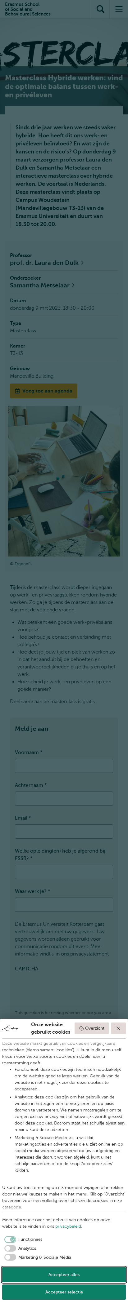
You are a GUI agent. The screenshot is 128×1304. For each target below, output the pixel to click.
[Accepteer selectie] (118, 1028)
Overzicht (94, 1028)
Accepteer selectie (64, 1292)
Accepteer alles (64, 1274)
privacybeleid (68, 1226)
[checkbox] (22, 1239)
